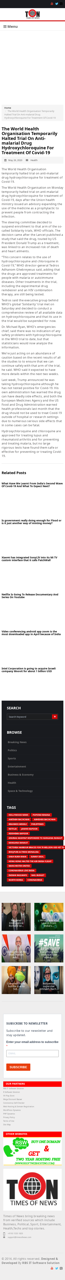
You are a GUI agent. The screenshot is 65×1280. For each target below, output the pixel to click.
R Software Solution (11, 1092)
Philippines (37, 824)
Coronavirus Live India (21, 870)
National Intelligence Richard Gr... (16, 923)
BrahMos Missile (18, 824)
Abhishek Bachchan (44, 819)
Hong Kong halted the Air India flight (30, 861)
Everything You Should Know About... (49, 954)
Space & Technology (20, 791)
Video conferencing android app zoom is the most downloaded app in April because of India (31, 633)
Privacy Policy (9, 1117)
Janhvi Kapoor (29, 828)
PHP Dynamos (9, 1114)
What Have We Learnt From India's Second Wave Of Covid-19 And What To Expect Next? (32, 485)
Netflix (13, 828)
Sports (12, 758)
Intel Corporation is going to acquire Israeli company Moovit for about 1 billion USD (29, 670)
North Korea (16, 879)
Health (12, 782)
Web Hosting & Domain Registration (18, 1106)
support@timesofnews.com (19, 1237)
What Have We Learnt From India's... (49, 923)
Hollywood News (18, 814)
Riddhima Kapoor (18, 833)
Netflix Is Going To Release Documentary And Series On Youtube (30, 596)
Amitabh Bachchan (19, 819)
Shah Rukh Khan (17, 856)
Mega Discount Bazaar (12, 1099)
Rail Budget (37, 875)
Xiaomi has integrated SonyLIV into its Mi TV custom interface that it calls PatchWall (29, 559)
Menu (12, 26)
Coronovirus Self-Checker (14, 1103)
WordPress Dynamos (12, 1110)
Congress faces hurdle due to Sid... (16, 986)
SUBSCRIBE (18, 1067)
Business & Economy (21, 774)
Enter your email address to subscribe (32, 1041)
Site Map (7, 1124)
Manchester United (19, 865)
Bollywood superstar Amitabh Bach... (48, 986)
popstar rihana (41, 814)
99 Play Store (8, 1096)
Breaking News (17, 742)
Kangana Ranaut (18, 842)
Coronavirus (34, 879)
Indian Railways (18, 875)
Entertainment (17, 766)
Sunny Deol (37, 856)
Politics (12, 750)
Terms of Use (8, 1121)
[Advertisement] (32, 64)
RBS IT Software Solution (13, 1088)
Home (7, 107)
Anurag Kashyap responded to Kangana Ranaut (35, 838)
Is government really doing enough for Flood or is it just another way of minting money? (31, 522)
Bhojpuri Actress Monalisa (24, 852)
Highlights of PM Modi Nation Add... (16, 954)
